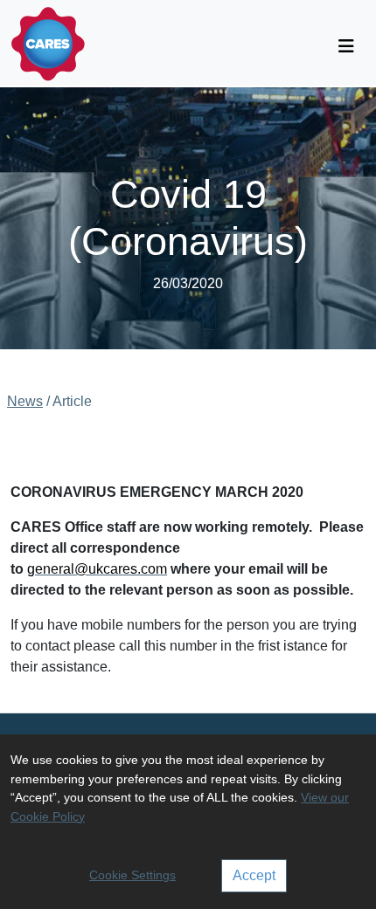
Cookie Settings (132, 875)
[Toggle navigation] (346, 46)
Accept (254, 875)
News (25, 401)
